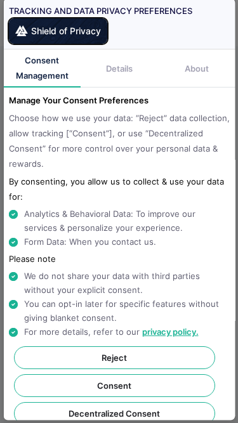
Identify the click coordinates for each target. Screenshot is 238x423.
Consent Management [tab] (41, 68)
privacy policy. (170, 332)
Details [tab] (119, 68)
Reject (114, 358)
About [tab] (196, 68)
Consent (114, 386)
